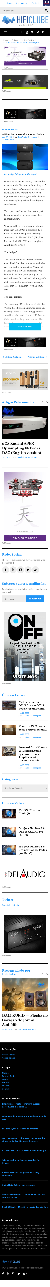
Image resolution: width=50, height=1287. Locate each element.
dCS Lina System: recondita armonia (20, 1128)
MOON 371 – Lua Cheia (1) (30, 812)
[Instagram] (32, 32)
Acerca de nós (22, 3)
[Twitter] (37, 32)
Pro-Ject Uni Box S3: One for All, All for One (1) (32, 832)
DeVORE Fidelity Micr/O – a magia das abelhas (25, 1207)
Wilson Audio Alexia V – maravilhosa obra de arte (24, 1117)
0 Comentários (8, 139)
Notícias (6, 1073)
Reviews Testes (28, 40)
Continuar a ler (25, 326)
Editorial (5, 1082)
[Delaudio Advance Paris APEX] (25, 114)
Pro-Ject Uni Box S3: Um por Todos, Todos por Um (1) (33, 850)
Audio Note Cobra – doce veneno (18, 1185)
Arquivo (5, 1085)
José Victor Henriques (27, 137)
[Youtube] (27, 32)
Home (10, 3)
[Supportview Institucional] (25, 646)
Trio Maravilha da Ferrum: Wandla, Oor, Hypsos (21, 1161)
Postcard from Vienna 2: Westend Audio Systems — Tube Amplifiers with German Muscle (33, 754)
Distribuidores (8, 1054)
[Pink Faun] (25, 379)
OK (46, 10)
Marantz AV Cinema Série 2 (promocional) (33, 728)
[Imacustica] (25, 82)
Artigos (15, 40)
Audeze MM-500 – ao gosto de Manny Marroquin (20, 1174)
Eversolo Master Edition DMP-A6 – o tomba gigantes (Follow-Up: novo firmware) (23, 1139)
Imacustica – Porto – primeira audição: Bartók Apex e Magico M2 (21, 1105)
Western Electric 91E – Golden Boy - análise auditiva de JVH (23, 1196)
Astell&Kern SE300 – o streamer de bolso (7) (24, 1150)
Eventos (5, 1079)
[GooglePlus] (44, 32)
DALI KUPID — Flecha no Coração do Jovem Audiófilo (25, 1020)
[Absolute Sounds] (25, 56)
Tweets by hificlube (10, 905)
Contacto (35, 3)
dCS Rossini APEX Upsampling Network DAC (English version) (21, 448)
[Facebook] (22, 32)
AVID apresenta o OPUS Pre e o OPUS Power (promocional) (32, 705)
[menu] (5, 32)
